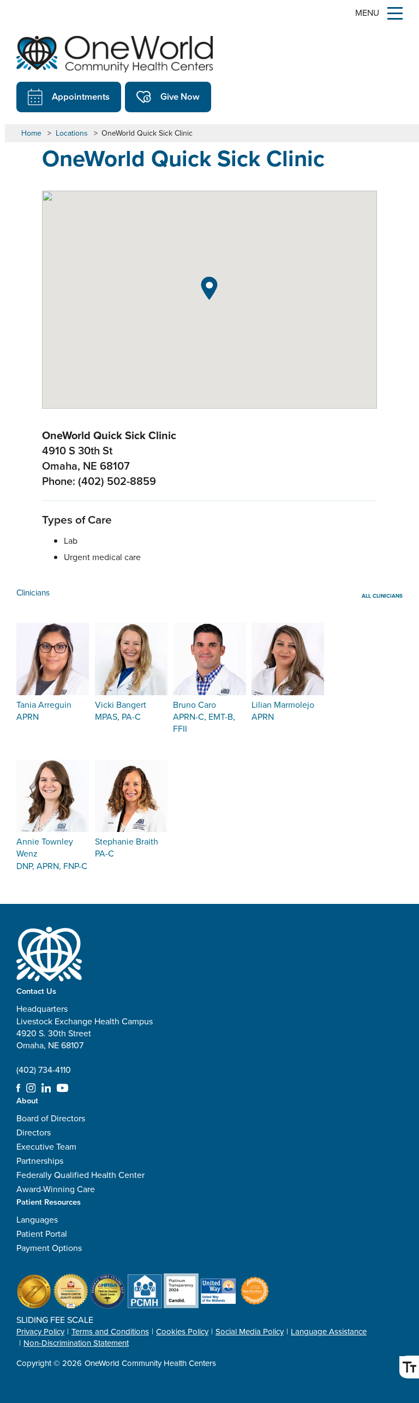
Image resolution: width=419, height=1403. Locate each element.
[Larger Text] (409, 1367)
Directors (33, 1132)
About (27, 1100)
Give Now (180, 96)
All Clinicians (382, 596)
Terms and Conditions (110, 1332)
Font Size (408, 1367)
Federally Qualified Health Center (80, 1175)
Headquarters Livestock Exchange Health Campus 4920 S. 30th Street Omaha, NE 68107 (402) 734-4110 (84, 1039)
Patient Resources (48, 1201)
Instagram (31, 1088)
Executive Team (46, 1146)
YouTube (62, 1088)
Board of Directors (50, 1118)
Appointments (81, 96)
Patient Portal (41, 1234)
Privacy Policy (40, 1332)
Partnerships (39, 1161)
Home (31, 133)
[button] (209, 288)
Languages (37, 1219)
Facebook (18, 1088)
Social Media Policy (250, 1332)
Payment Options (49, 1248)
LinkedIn (46, 1088)
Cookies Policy (182, 1332)
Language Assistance (329, 1332)
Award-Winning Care (55, 1189)
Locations (72, 133)
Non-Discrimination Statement (76, 1343)
